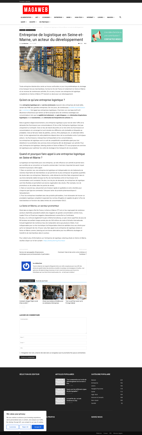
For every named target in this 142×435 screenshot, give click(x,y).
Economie (46, 17)
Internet (90, 17)
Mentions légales (118, 433)
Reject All (25, 427)
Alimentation (26, 17)
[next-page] (24, 307)
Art (36, 17)
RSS (111, 433)
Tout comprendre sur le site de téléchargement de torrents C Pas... (76, 381)
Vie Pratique (44, 22)
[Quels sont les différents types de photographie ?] (60, 391)
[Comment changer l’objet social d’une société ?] (29, 292)
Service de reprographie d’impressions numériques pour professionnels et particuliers (34, 253)
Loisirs (100, 17)
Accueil (21, 27)
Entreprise (58, 17)
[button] (120, 17)
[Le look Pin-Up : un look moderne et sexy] (60, 401)
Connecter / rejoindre (24, 1)
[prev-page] (20, 307)
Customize (12, 427)
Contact (106, 433)
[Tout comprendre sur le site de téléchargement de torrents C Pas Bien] (60, 382)
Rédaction (99, 433)
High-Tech (78, 17)
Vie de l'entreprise (37, 27)
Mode (68, 17)
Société (32, 22)
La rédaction (25, 43)
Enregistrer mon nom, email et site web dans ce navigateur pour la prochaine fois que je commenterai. (53, 353)
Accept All (37, 427)
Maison (110, 17)
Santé (23, 22)
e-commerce (26, 110)
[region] (25, 421)
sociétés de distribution (77, 107)
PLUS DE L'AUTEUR (42, 281)
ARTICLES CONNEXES (27, 281)
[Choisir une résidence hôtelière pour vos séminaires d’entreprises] (53, 292)
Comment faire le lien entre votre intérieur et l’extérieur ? (72, 253)
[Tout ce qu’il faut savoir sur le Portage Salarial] (76, 292)
